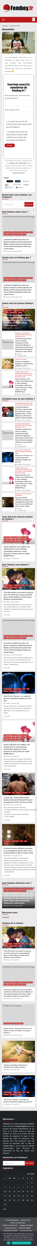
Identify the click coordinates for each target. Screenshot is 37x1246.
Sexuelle (24, 792)
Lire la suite (7, 615)
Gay (5, 234)
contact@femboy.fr (18, 173)
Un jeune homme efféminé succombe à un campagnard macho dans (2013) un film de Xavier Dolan (24, 502)
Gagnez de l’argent (26, 1225)
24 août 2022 (27, 394)
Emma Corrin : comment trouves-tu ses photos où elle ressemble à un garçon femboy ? (18, 1031)
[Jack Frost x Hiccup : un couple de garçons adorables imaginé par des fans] (8, 457)
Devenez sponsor (11, 1228)
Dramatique (7, 232)
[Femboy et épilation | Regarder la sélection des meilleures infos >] (8, 364)
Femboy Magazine (12, 1220)
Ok (8, 1243)
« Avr (4, 1209)
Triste (24, 234)
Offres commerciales (17, 1223)
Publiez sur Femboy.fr (10, 1225)
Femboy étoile (16, 232)
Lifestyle (24, 359)
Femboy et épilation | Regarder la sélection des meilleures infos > (24, 364)
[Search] (33, 19)
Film (31, 232)
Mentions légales (25, 1228)
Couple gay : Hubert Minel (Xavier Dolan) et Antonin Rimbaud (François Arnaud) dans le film (18, 800)
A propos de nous (26, 1230)
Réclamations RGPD (10, 1230)
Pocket (26, 185)
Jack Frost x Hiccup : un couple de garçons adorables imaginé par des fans (17, 698)
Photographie (19, 1023)
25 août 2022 (27, 368)
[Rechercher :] (14, 204)
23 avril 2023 (16, 328)
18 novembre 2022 (17, 251)
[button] (4, 19)
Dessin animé (24, 371)
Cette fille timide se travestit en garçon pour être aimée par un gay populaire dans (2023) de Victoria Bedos (18, 320)
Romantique (17, 234)
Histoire (10, 234)
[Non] (34, 1239)
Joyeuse (25, 375)
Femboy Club (25, 1220)
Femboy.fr (7, 251)
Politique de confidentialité (21, 1243)
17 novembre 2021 (21, 510)
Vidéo (20, 312)
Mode (12, 1023)
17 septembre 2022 (17, 1035)
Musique (30, 375)
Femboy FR (25, 232)
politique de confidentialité (18, 163)
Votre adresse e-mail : (12, 110)
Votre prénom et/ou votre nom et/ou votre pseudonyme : (17, 96)
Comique (17, 371)
